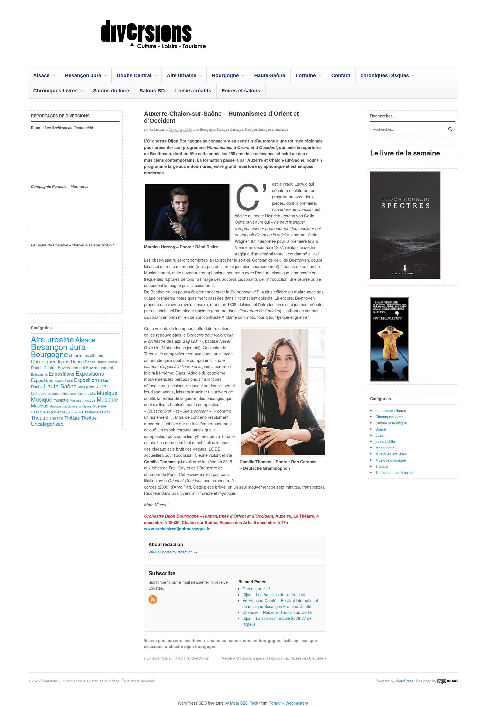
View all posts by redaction (172, 551)
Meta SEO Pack (244, 703)
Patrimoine (90, 411)
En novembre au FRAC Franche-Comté (177, 658)
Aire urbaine (181, 75)
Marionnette (385, 447)
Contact (340, 75)
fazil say (290, 640)
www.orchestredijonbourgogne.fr (177, 528)
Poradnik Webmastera (288, 703)
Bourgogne (225, 75)
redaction (157, 130)
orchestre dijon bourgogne (191, 646)
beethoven (194, 640)
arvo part (157, 640)
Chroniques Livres (55, 90)
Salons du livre (111, 90)
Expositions (62, 373)
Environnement (71, 367)
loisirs (81, 393)
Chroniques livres (389, 416)
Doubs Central (134, 75)
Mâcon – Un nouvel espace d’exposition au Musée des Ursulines (273, 658)
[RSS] (153, 599)
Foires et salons (241, 90)
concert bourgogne (261, 640)
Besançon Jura (83, 75)
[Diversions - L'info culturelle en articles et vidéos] (168, 53)
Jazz (379, 435)
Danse (380, 429)
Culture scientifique (391, 423)
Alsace (41, 75)
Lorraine (306, 75)
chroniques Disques (385, 75)
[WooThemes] (447, 680)
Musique (107, 392)
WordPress (405, 680)
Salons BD (152, 90)
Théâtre (381, 466)
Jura (101, 386)
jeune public (385, 441)
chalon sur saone (224, 640)
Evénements (39, 374)
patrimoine (73, 412)
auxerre (175, 640)
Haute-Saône (269, 75)
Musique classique (230, 130)
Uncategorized (47, 423)
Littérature (38, 393)
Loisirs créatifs (193, 90)
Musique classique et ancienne (266, 130)
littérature (69, 393)
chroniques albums (390, 410)
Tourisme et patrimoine (394, 472)
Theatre (39, 417)
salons (105, 411)
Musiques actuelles (391, 453)
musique (61, 400)
